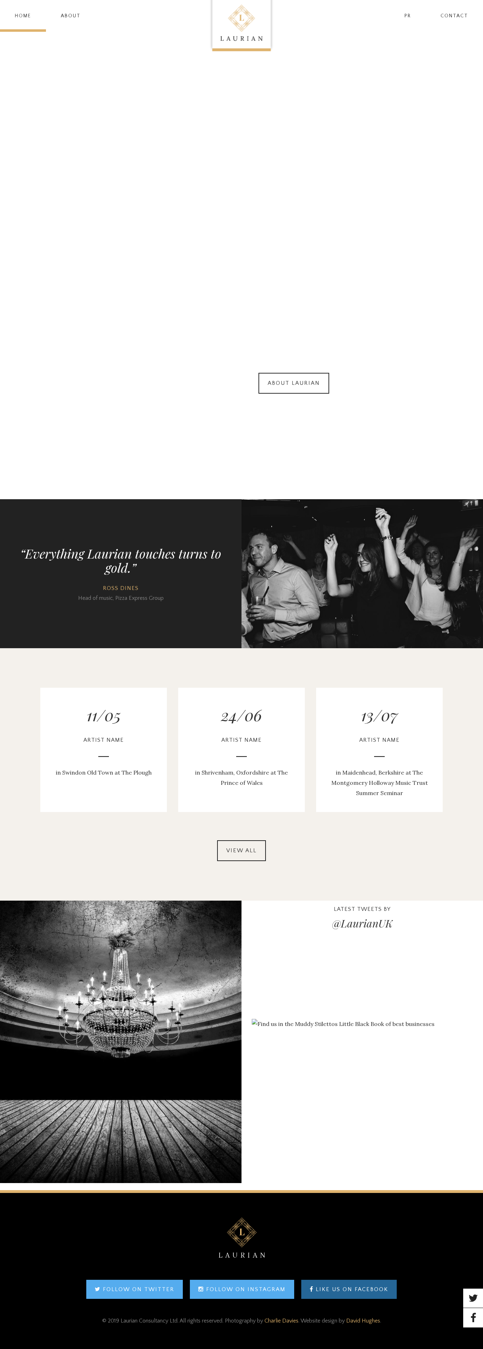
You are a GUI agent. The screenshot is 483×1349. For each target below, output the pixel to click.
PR (408, 16)
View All (241, 850)
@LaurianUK (362, 923)
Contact (454, 16)
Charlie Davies (281, 1321)
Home (23, 16)
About (71, 16)
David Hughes (363, 1321)
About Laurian (294, 383)
